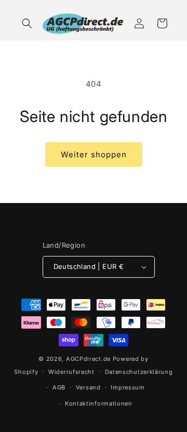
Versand (88, 387)
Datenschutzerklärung (139, 371)
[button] (27, 23)
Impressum (127, 387)
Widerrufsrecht (71, 371)
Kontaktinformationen (98, 403)
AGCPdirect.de (88, 358)
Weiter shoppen (94, 154)
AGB (58, 387)
